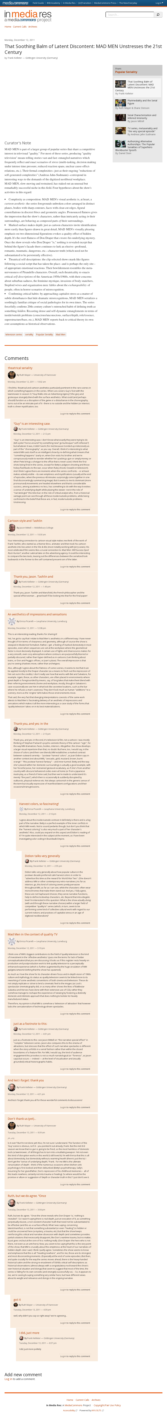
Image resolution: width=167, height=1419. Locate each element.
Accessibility (69, 1410)
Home (8, 26)
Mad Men (60, 334)
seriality (29, 334)
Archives (32, 26)
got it (17, 1300)
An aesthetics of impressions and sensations (37, 614)
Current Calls (20, 26)
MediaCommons (73, 1405)
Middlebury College (43, 527)
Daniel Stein (125, 153)
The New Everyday (128, 2)
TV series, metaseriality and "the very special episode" (142, 130)
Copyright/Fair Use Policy (107, 1405)
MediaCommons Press (105, 2)
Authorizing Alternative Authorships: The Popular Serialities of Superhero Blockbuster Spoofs (135, 146)
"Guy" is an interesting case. (32, 423)
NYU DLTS (96, 1410)
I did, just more (29, 1333)
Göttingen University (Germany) (41, 57)
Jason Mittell (25, 527)
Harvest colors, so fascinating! (39, 804)
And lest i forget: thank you (26, 1080)
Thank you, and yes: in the (31, 724)
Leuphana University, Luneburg (52, 621)
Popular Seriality (44, 334)
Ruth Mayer (25, 374)
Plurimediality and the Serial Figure (142, 102)
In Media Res (69, 2)
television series (14, 334)
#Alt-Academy (53, 2)
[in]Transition (84, 2)
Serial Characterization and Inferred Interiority (142, 117)
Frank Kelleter (15, 57)
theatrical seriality (20, 368)
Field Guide (38, 2)
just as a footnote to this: (30, 1024)
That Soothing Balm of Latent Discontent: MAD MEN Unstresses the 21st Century (135, 86)
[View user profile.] (12, 375)
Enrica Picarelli (26, 621)
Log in (158, 2)
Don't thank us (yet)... (22, 1119)
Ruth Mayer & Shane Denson (134, 108)
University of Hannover (45, 374)
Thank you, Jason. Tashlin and (33, 576)
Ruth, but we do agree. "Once (27, 1196)
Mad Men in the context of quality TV (32, 934)
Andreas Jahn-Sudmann (143, 134)
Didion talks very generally (42, 856)
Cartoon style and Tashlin (25, 521)
